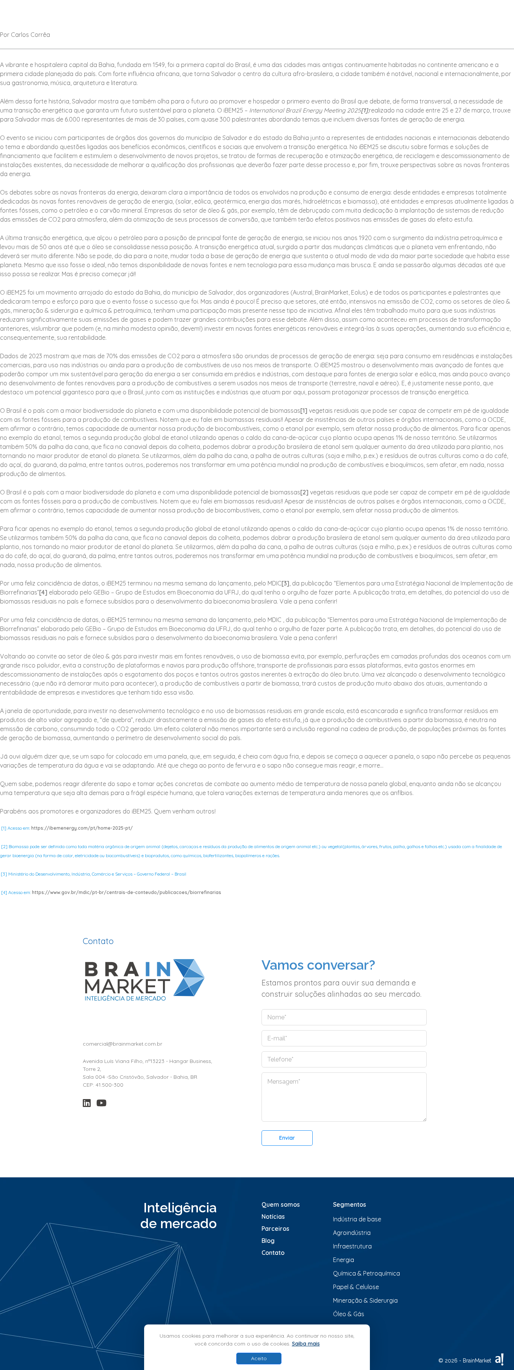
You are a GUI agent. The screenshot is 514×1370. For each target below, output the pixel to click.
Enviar (287, 1137)
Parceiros (275, 1228)
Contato (273, 1252)
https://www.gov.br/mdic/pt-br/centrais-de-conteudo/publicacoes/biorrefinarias (126, 892)
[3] (285, 583)
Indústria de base (357, 1219)
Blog (268, 1240)
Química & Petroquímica (366, 1273)
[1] (303, 410)
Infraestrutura (352, 1246)
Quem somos (281, 1204)
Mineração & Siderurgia (365, 1300)
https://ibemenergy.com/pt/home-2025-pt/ (82, 828)
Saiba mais (306, 1343)
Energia (343, 1260)
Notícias (273, 1216)
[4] (43, 592)
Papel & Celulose (356, 1287)
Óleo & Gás (348, 1314)
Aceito (259, 1358)
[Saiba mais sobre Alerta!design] (499, 1359)
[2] (304, 492)
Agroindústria (352, 1232)
